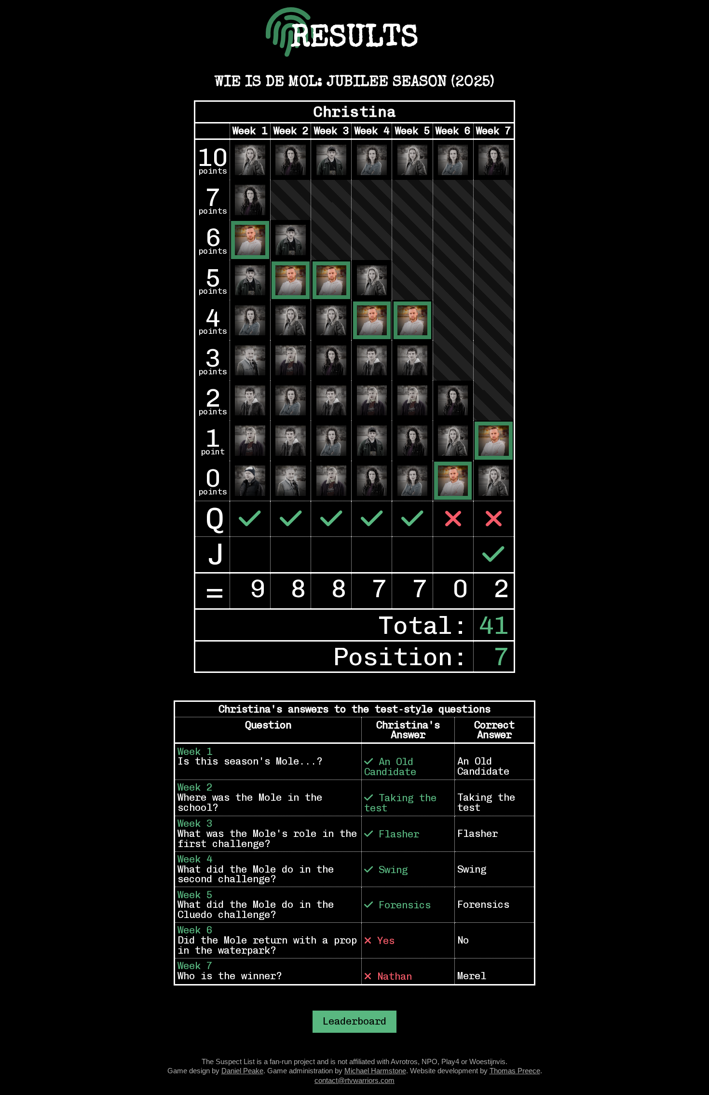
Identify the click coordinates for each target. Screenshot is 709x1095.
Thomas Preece (515, 1071)
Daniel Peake (242, 1071)
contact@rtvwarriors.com (354, 1080)
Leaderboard (354, 1021)
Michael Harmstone (375, 1071)
